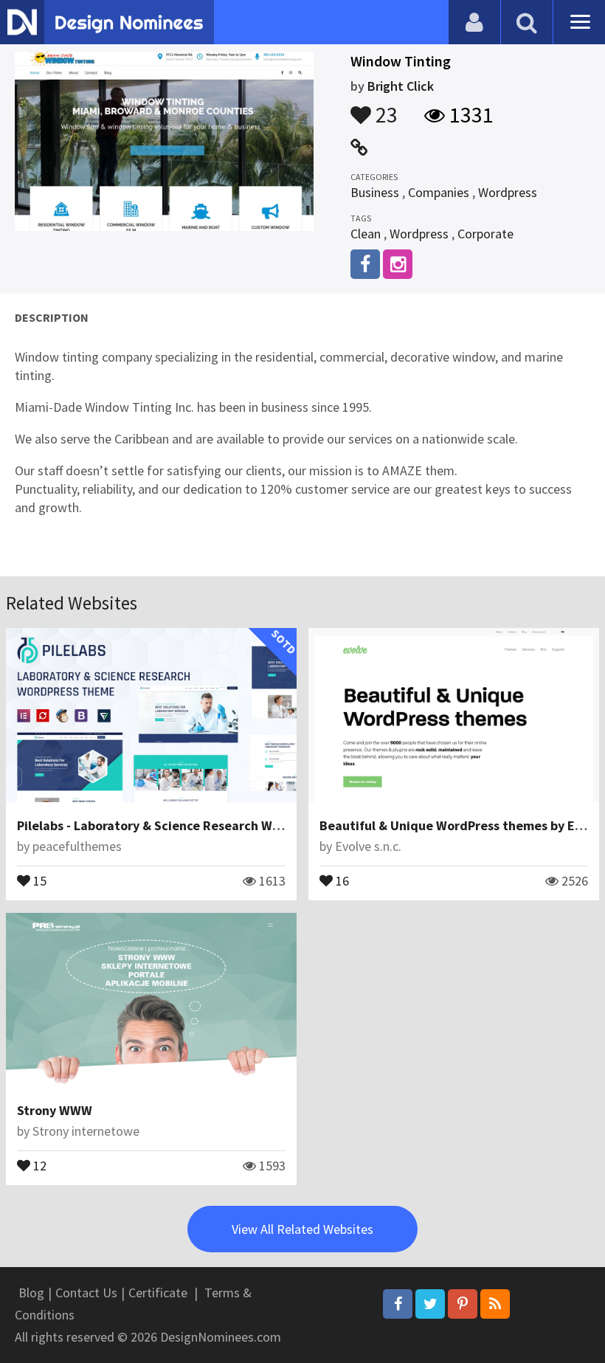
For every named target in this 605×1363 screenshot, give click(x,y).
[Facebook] (397, 1304)
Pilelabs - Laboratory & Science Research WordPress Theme (193, 825)
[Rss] (495, 1304)
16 (341, 879)
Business (374, 192)
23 (384, 107)
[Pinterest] (462, 1304)
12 (38, 1164)
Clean (365, 233)
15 (38, 879)
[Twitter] (430, 1304)
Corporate (485, 233)
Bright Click (400, 85)
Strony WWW (54, 1110)
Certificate (157, 1292)
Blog (31, 1292)
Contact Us (86, 1292)
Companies (438, 192)
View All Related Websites (302, 1229)
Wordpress (507, 192)
